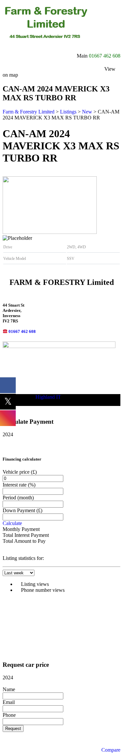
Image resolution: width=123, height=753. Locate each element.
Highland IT (48, 397)
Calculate (12, 523)
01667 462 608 (104, 56)
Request (13, 728)
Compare (110, 750)
